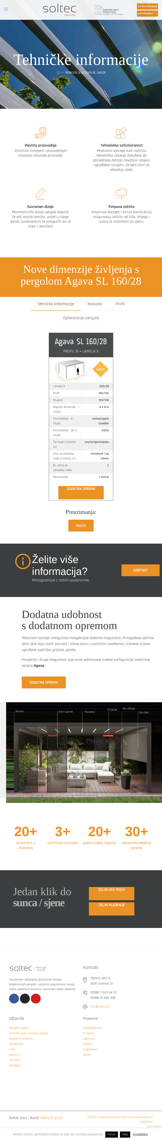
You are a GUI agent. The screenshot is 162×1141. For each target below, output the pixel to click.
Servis (87, 1054)
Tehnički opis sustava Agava (28, 1033)
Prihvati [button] (112, 1134)
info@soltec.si (99, 1006)
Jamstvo (89, 1038)
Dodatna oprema (21, 1038)
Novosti (14, 1054)
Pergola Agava (19, 1028)
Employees (90, 1049)
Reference (16, 1044)
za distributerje (147, 6)
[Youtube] (36, 999)
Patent (87, 1044)
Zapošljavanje (92, 1028)
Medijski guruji (51, 1117)
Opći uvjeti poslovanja (135, 1117)
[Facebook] (14, 999)
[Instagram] (25, 999)
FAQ (11, 1049)
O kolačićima (140, 1134)
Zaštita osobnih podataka (103, 1117)
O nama (88, 1033)
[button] (81, 526)
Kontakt (14, 1060)
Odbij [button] (125, 1134)
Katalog (14, 1065)
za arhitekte (145, 13)
